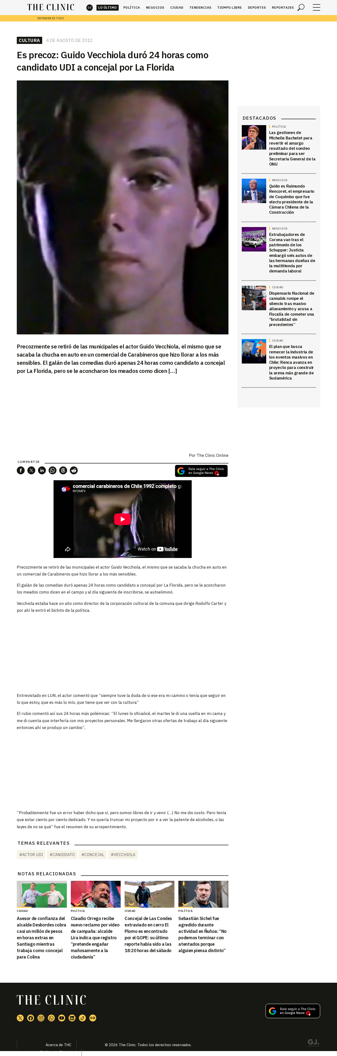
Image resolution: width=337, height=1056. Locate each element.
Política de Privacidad (58, 1052)
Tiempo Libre (229, 7)
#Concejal (92, 854)
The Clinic (89, 7)
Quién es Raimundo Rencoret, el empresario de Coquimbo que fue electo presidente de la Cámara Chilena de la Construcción (291, 199)
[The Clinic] (50, 7)
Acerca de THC (58, 1044)
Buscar (301, 7)
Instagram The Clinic (40, 1018)
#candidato (62, 854)
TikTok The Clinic (82, 1018)
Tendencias (200, 7)
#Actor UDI (31, 854)
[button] (21, 470)
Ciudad (177, 7)
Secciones (316, 7)
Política (131, 7)
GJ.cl (313, 1043)
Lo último (107, 7)
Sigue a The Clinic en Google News (201, 471)
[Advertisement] (122, 652)
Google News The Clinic (92, 1018)
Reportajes (283, 7)
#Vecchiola (123, 854)
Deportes (257, 7)
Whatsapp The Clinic (51, 1018)
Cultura (29, 40)
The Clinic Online (212, 455)
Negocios (155, 7)
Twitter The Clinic (20, 1018)
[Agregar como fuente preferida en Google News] (292, 1016)
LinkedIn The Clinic (72, 1018)
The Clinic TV (61, 1018)
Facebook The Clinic (30, 1018)
